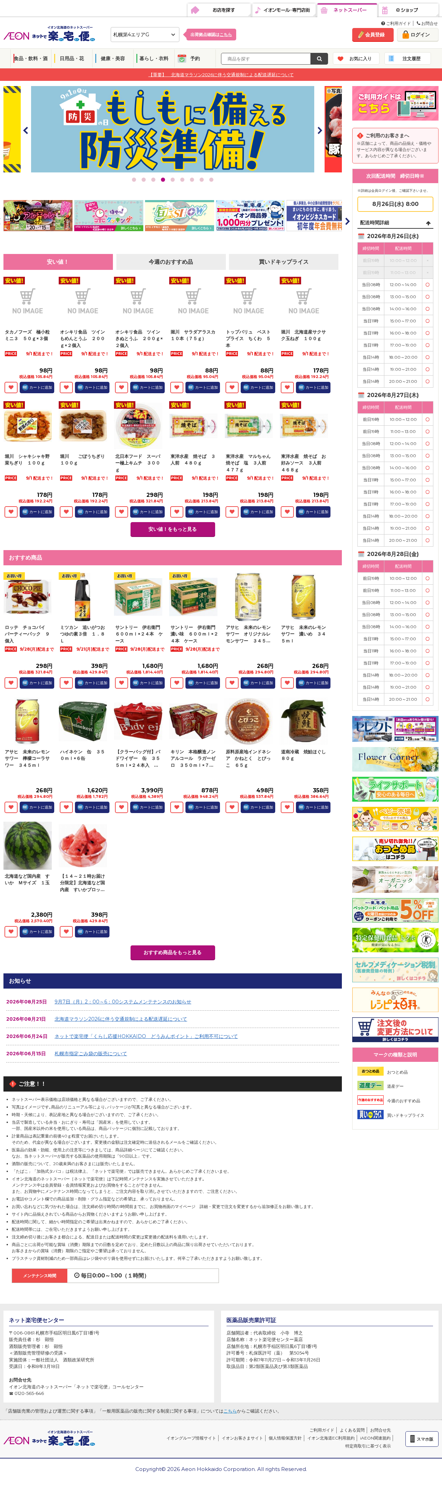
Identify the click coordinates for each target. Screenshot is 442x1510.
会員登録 (375, 34)
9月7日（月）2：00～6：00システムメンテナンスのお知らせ (123, 1002)
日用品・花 (72, 58)
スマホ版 (425, 1439)
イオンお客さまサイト (242, 1438)
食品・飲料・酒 (31, 58)
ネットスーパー (347, 10)
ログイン (420, 34)
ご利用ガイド (398, 23)
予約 (195, 58)
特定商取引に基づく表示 (368, 1445)
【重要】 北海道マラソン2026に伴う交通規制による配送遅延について (221, 74)
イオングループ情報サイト (191, 1438)
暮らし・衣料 (154, 58)
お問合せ (429, 23)
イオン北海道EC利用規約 (331, 1438)
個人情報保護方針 (285, 1438)
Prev (26, 130)
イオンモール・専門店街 (284, 10)
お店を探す (219, 10)
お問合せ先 (380, 1430)
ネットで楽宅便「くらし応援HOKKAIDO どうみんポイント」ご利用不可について (146, 1036)
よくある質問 (352, 1430)
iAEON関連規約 (375, 1438)
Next (319, 130)
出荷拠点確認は (211, 34)
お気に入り (360, 58)
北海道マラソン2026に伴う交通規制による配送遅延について (121, 1019)
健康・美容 (113, 58)
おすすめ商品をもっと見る (173, 952)
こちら (230, 1411)
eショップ (409, 10)
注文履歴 (412, 58)
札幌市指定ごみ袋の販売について (91, 1053)
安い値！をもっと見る (172, 529)
